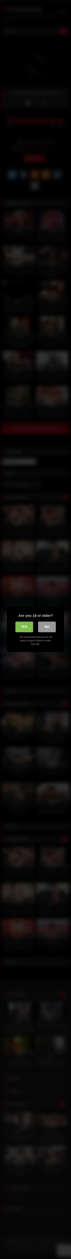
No (47, 627)
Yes (24, 627)
